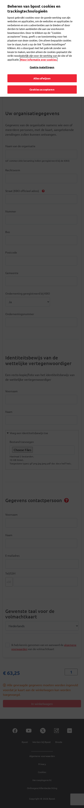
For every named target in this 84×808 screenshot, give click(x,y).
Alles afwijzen (42, 78)
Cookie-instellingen (42, 67)
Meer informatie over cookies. (38, 59)
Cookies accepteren (41, 89)
